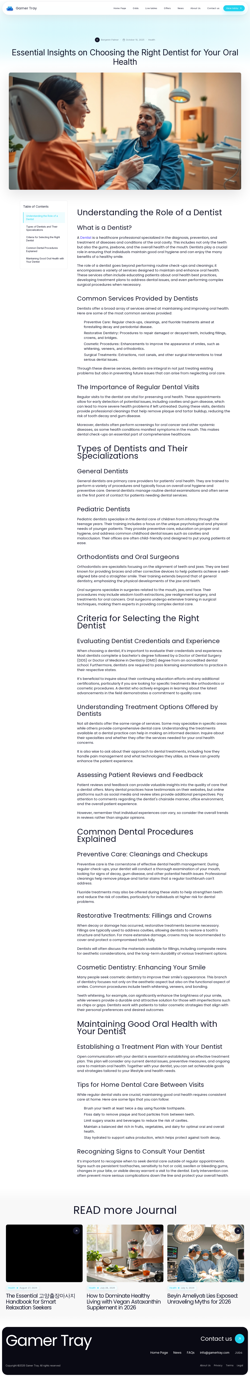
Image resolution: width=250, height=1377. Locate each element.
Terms (230, 1365)
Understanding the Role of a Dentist (42, 217)
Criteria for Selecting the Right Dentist (43, 239)
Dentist (85, 238)
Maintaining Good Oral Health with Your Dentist (45, 260)
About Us (205, 1365)
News (177, 1352)
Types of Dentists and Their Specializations (41, 228)
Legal (240, 1365)
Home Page (159, 1352)
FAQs (191, 1352)
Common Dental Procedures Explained (42, 249)
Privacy (218, 1365)
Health (151, 39)
